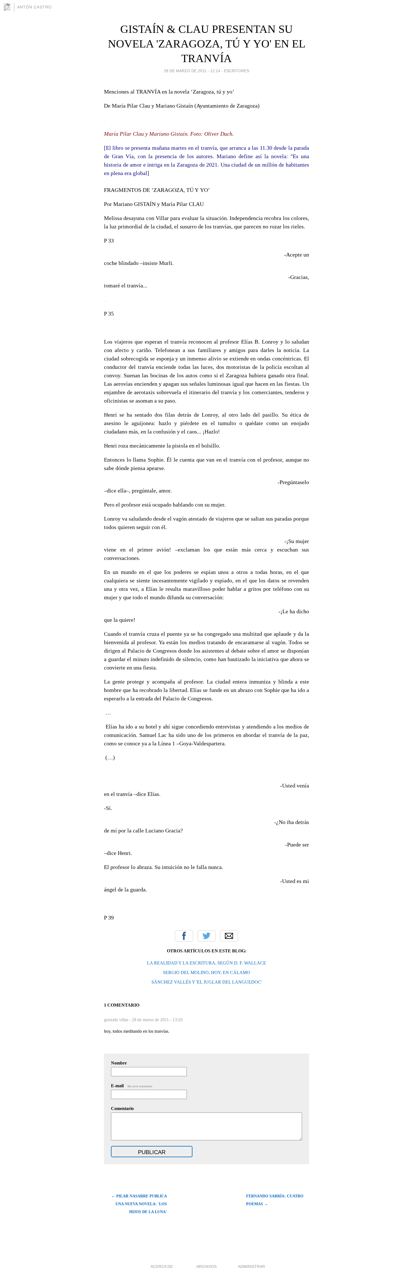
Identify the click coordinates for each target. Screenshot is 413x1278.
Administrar (251, 1266)
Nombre (119, 1063)
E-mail (132, 1085)
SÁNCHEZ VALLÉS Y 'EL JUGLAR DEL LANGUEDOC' (206, 982)
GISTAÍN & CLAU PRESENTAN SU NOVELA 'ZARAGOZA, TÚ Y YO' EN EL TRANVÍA (206, 44)
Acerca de (162, 1266)
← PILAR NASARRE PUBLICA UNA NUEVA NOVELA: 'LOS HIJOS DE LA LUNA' (139, 1204)
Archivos (206, 1266)
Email (229, 935)
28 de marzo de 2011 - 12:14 (192, 71)
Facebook (184, 935)
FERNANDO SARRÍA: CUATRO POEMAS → (274, 1200)
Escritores (236, 71)
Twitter (206, 935)
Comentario (122, 1108)
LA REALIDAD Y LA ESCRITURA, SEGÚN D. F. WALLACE (206, 963)
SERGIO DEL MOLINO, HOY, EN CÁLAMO (206, 972)
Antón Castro (34, 7)
